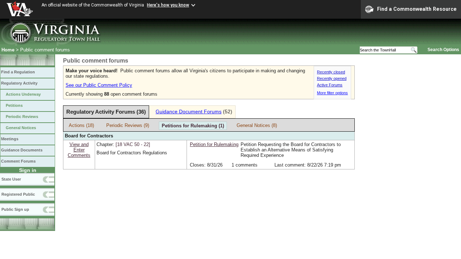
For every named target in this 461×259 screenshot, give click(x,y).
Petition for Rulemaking (214, 144)
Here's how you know (168, 5)
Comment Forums (18, 161)
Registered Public (18, 194)
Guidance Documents (21, 150)
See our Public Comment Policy (99, 85)
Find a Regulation (18, 72)
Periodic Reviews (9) (127, 125)
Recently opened (331, 78)
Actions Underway (23, 94)
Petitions (14, 105)
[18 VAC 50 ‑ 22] (133, 144)
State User (11, 179)
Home (7, 50)
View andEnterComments (79, 150)
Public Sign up (15, 209)
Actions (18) (81, 125)
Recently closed (331, 72)
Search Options (443, 49)
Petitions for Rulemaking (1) (193, 125)
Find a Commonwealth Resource (417, 9)
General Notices (21, 128)
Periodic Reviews (22, 116)
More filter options (332, 93)
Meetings (9, 139)
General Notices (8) (257, 125)
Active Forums (330, 85)
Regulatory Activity (19, 83)
